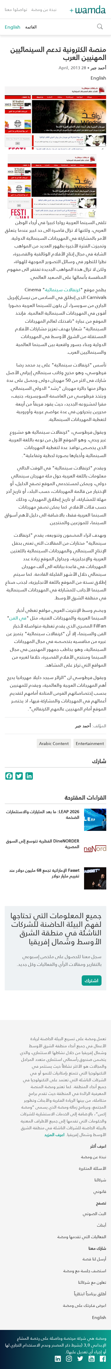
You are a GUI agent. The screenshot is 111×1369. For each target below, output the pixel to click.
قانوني (100, 1191)
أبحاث (101, 1225)
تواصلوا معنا (16, 9)
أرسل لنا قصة (94, 1259)
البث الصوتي (94, 1213)
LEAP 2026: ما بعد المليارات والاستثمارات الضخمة (42, 814)
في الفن (17, 617)
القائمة (31, 27)
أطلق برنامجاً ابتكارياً (90, 1294)
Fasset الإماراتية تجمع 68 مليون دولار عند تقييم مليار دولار (44, 873)
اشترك (91, 980)
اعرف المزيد (54, 1134)
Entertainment (90, 743)
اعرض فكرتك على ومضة (84, 1305)
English (12, 27)
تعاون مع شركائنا (92, 1282)
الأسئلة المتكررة (92, 1168)
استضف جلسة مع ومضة (84, 1271)
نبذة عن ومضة (44, 9)
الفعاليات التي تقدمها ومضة (81, 1237)
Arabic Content (54, 743)
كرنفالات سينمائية (62, 289)
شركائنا (100, 1180)
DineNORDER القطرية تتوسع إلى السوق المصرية (42, 844)
